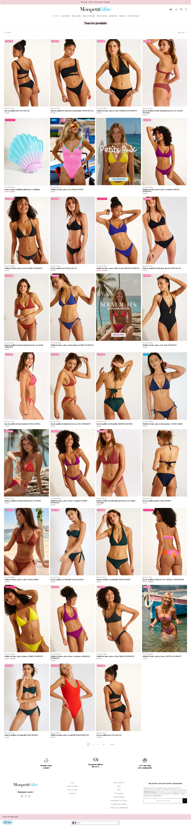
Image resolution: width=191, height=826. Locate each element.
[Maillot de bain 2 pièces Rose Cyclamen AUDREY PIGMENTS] (72, 463)
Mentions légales (118, 797)
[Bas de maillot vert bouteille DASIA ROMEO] (72, 541)
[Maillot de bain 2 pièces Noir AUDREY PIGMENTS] (26, 230)
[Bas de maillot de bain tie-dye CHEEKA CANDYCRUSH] (164, 541)
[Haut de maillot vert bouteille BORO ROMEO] (26, 697)
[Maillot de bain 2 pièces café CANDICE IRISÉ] (26, 541)
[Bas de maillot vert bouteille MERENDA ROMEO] (118, 386)
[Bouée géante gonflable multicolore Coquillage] (26, 151)
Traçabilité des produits (119, 804)
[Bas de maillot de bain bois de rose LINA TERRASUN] (72, 386)
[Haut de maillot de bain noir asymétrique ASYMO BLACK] (72, 72)
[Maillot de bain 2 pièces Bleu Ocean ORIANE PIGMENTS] (118, 230)
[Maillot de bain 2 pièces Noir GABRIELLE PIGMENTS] (118, 72)
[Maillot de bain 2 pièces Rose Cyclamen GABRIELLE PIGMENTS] (72, 618)
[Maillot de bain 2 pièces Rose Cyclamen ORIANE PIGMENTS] (164, 151)
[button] (181, 9)
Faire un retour (72, 790)
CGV (118, 790)
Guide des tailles (72, 786)
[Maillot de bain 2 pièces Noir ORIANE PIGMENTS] (118, 618)
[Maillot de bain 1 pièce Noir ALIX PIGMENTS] (164, 307)
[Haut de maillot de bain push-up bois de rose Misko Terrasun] (118, 463)
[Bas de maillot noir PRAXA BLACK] (72, 230)
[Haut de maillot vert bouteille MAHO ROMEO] (118, 541)
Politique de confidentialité (119, 808)
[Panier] (186, 9)
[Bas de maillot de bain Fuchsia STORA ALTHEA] (26, 386)
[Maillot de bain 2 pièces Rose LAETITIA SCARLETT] (164, 618)
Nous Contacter (118, 783)
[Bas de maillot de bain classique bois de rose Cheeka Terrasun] (164, 72)
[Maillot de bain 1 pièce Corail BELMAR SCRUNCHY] (72, 697)
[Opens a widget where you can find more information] (7, 822)
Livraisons (72, 793)
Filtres (8, 32)
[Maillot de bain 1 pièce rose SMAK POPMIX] (72, 151)
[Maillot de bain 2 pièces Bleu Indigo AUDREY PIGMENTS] (72, 307)
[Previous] (4, 2)
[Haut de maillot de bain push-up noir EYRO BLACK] (164, 230)
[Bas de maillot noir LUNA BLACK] (26, 72)
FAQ (72, 783)
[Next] (186, 2)
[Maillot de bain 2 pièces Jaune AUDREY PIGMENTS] (26, 618)
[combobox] (95, 823)
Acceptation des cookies (119, 800)
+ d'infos (9, 104)
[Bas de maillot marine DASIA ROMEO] (164, 463)
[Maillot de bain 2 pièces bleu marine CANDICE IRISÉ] (164, 386)
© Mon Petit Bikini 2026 (10, 817)
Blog (118, 786)
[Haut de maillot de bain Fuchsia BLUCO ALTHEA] (26, 463)
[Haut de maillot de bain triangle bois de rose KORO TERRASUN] (26, 307)
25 (103, 744)
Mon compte (118, 793)
